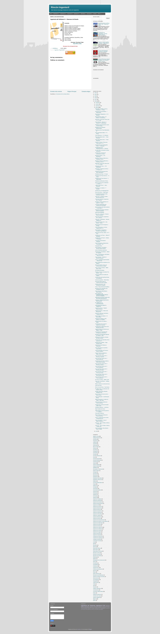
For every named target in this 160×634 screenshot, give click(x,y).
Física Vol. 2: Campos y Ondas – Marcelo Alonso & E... (101, 197)
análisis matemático (97, 588)
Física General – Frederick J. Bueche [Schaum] (101, 258)
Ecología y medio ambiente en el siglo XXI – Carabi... (101, 202)
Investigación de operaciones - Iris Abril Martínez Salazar (102, 33)
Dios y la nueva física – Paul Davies (102, 387)
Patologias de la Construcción (99, 560)
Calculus (94, 448)
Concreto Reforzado (97, 460)
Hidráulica (95, 494)
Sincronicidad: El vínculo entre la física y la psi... (101, 395)
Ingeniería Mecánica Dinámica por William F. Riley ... (102, 330)
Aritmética (95, 439)
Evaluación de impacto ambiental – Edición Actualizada (102, 210)
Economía (95, 473)
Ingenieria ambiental (97, 500)
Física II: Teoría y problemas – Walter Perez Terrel (101, 354)
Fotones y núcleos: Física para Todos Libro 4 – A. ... (101, 143)
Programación (96, 567)
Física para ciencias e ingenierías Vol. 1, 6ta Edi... (101, 217)
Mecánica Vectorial (97, 554)
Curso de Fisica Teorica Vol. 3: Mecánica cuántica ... (101, 364)
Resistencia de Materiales (98, 575)
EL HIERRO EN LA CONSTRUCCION (99, 303)
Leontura (79, 629)
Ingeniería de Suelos (97, 530)
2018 (95, 97)
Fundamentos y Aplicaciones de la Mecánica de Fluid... (102, 327)
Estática (94, 481)
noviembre (98, 102)
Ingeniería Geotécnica (97, 510)
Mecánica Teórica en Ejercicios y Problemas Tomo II (101, 161)
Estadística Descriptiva (97, 478)
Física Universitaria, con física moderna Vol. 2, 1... (101, 228)
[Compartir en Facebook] (64, 48)
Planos (94, 561)
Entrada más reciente (56, 91)
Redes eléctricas (96, 573)
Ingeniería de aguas (97, 531)
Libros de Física (98, 385)
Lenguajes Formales (97, 540)
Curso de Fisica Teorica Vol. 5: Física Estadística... (101, 367)
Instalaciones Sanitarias (97, 537)
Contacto (94, 13)
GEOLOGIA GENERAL (99, 212)
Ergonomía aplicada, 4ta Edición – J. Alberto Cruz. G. (102, 314)
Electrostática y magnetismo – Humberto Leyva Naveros (101, 230)
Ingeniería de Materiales (98, 522)
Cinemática (95, 452)
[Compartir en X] (63, 48)
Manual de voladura (91, 608)
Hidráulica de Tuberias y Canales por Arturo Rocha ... (101, 338)
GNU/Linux (95, 485)
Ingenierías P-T (76, 13)
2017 (95, 99)
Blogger (90, 629)
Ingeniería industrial (97, 534)
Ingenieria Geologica (97, 498)
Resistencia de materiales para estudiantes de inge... (101, 289)
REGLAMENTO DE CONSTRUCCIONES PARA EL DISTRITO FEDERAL (101, 294)
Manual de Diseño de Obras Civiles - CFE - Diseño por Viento (103, 24)
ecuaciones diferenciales (98, 591)
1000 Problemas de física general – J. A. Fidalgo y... (102, 411)
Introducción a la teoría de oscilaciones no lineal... (100, 153)
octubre (97, 104)
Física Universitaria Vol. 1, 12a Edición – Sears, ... (101, 222)
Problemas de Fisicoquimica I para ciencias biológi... (102, 125)
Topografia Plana (98, 245)
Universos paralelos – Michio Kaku (102, 279)
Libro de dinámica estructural (101, 250)
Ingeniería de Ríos (96, 525)
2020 (95, 96)
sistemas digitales (96, 597)
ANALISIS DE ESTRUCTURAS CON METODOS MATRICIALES (102, 298)
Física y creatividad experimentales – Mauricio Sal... (102, 260)
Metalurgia (95, 557)
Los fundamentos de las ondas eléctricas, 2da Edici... (101, 194)
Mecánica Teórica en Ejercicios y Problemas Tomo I (101, 159)
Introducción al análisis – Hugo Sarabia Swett (101, 343)
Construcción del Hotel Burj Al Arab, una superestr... (102, 278)
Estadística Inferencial (97, 479)
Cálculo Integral (96, 464)
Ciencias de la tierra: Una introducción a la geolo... (100, 285)
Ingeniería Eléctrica (97, 509)
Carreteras (95, 449)
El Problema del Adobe (99, 270)
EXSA (86, 609)
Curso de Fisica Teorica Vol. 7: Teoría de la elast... (101, 372)
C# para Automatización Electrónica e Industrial (103, 51)
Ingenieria (95, 497)
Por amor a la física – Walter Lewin (102, 379)
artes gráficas (101, 609)
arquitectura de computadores (100, 608)
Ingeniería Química (97, 518)
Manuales (95, 545)
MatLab (94, 546)
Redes (94, 572)
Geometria (95, 488)
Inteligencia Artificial (97, 539)
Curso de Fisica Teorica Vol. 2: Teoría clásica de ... (101, 359)
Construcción (95, 461)
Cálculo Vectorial (96, 466)
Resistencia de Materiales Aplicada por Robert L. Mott (102, 335)
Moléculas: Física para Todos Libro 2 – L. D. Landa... (102, 164)
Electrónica (95, 475)
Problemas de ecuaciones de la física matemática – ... (101, 172)
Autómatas (95, 445)
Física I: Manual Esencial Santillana (102, 286)
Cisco (94, 457)
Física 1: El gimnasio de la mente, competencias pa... (102, 418)
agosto (97, 107)
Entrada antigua (86, 91)
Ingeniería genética (97, 533)
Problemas (95, 566)
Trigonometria (96, 582)
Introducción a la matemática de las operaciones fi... (102, 340)
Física (94, 484)
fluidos (94, 592)
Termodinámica (96, 579)
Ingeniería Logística (97, 515)
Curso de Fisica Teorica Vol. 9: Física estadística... (101, 377)
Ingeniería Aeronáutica (97, 501)
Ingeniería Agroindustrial (98, 503)
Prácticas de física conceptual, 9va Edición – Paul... (102, 272)
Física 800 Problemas (99, 413)
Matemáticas (83, 13)
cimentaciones (96, 589)
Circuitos (95, 454)
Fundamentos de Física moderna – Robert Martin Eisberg (102, 361)
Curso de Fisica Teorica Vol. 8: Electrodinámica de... (101, 375)
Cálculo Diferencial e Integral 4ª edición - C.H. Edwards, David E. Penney (104, 60)
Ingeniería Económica (97, 506)
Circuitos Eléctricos (97, 455)
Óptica (94, 600)
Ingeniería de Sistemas (97, 527)
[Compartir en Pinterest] (65, 48)
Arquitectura (95, 440)
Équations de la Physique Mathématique (100, 128)
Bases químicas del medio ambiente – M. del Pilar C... (102, 208)
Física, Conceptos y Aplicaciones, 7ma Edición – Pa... (101, 244)
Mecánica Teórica (96, 552)
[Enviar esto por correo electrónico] (61, 48)
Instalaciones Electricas (97, 536)
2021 (95, 94)
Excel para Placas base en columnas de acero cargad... (101, 282)
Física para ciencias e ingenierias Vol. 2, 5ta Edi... (101, 200)
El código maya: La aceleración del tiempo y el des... (102, 389)
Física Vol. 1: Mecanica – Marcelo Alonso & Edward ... (102, 215)
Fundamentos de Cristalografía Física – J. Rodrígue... (101, 145)
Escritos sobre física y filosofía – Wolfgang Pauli (101, 392)
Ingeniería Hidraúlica (97, 512)
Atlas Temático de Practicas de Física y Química (101, 415)
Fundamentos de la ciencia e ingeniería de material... (101, 324)
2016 (95, 101)
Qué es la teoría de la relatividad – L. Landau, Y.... (102, 183)
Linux (94, 542)
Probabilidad (95, 564)
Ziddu (80, 43)
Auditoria (95, 442)
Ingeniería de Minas (97, 524)
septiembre (98, 105)
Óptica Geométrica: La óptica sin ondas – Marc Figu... (101, 400)
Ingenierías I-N (69, 13)
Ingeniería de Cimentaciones (98, 519)
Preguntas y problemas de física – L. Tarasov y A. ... (102, 169)
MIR (94, 543)
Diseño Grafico (96, 470)
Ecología (95, 472)
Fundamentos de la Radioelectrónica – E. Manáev (101, 148)
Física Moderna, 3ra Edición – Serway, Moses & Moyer (101, 248)
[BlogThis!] (62, 48)
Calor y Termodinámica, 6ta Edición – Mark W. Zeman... (102, 255)
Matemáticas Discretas (97, 551)
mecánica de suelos (97, 595)
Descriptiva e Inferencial (98, 469)
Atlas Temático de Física (100, 408)
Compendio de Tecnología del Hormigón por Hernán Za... (101, 332)
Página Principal (71, 91)
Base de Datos (96, 446)
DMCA (99, 13)
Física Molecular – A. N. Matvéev (101, 135)
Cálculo (94, 463)
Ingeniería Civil (96, 504)
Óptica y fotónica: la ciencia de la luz (102, 383)
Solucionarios (89, 13)
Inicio (51, 13)
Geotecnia (95, 491)
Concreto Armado (96, 458)
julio (96, 431)
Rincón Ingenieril (60, 7)
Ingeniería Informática (97, 513)
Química (94, 570)
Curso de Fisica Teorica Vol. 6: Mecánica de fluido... (101, 369)
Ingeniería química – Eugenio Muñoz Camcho (101, 308)
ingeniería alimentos (97, 594)
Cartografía (95, 451)
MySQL (94, 558)
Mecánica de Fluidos (97, 555)
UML (94, 585)
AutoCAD (95, 443)
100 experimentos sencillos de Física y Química (101, 402)
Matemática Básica (97, 548)
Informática (95, 495)
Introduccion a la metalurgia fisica (101, 190)
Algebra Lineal (96, 436)
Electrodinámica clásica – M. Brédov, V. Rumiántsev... (100, 117)
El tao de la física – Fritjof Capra (101, 192)
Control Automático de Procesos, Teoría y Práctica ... (101, 351)
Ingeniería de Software (97, 528)
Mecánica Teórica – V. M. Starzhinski (100, 156)
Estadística (95, 476)
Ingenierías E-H (63, 13)
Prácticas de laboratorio (97, 569)
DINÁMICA (95, 467)
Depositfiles (75, 43)
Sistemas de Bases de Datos (98, 576)
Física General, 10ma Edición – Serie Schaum (101, 292)
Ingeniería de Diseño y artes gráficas (100, 521)
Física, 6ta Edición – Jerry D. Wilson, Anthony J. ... (101, 421)
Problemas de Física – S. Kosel (101, 174)
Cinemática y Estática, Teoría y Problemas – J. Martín (101, 109)
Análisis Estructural (97, 437)
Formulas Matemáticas (97, 482)
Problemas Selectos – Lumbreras (101, 407)
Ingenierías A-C (56, 13)
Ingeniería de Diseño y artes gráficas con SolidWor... (100, 319)
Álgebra (94, 598)
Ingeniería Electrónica (97, 507)
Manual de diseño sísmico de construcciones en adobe (101, 265)
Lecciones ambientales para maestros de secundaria (100, 205)
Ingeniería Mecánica (97, 516)
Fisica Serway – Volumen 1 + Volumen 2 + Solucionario (101, 123)
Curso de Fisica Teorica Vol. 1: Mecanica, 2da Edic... (101, 356)
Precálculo (95, 563)
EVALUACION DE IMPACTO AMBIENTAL (100, 306)
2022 (95, 92)
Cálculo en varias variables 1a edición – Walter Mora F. (103, 43)
